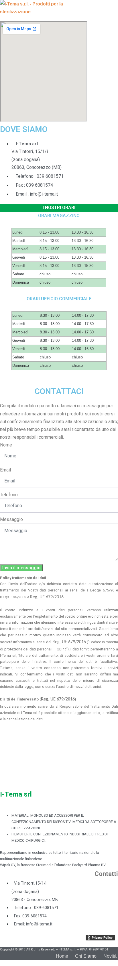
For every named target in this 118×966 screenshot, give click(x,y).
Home (62, 956)
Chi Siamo (86, 956)
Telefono (9, 494)
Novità (110, 956)
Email (5, 470)
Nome (6, 445)
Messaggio (11, 519)
